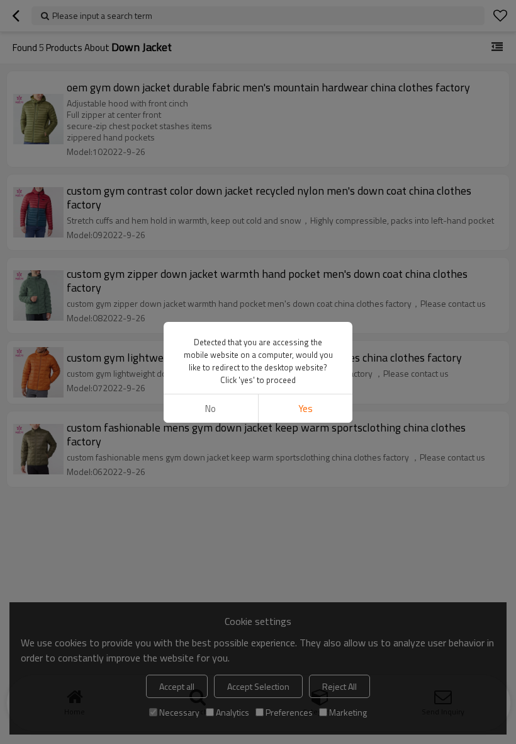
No (210, 408)
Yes (305, 408)
